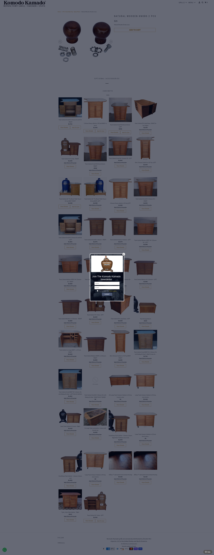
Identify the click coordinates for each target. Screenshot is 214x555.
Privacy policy (113, 291)
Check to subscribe (104, 291)
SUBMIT (107, 294)
